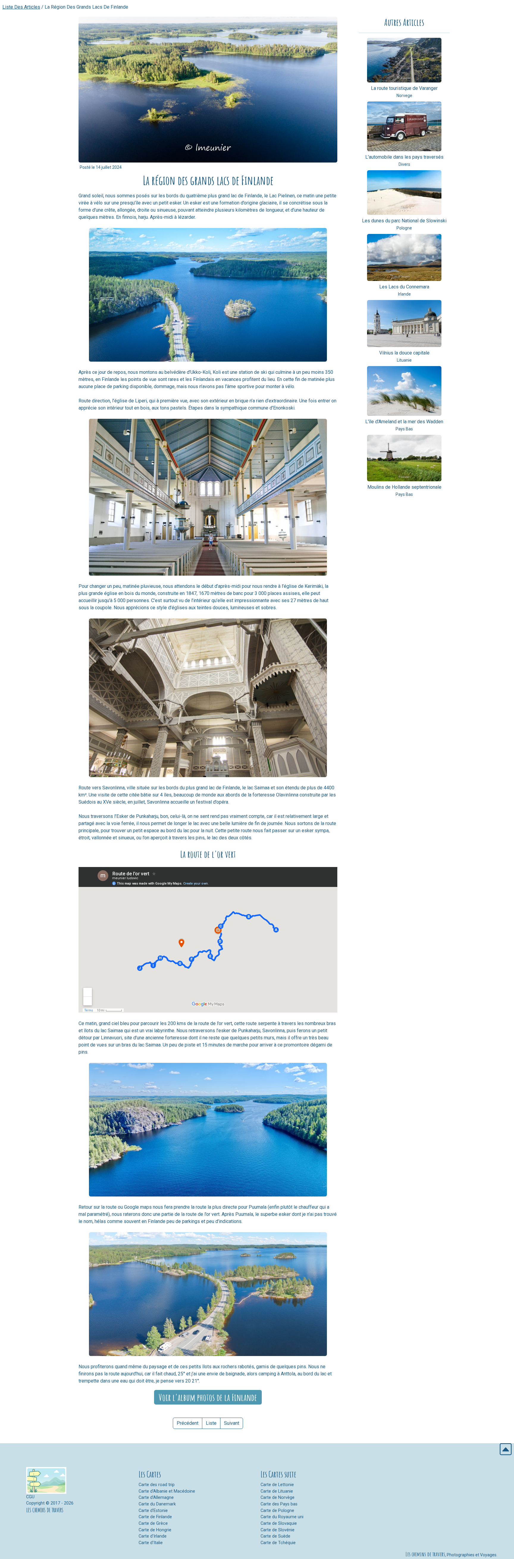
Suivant (231, 1423)
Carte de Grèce (153, 1523)
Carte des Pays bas (279, 1504)
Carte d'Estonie (153, 1510)
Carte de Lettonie (277, 1484)
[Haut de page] (506, 1449)
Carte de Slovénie (277, 1530)
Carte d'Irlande (153, 1536)
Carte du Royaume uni (282, 1516)
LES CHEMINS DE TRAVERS (44, 1510)
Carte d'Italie (151, 1542)
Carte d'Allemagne (156, 1497)
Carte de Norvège (277, 1497)
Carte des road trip (157, 1484)
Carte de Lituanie (277, 1491)
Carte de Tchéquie (278, 1542)
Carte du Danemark (157, 1504)
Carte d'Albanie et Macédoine (167, 1491)
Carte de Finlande (155, 1516)
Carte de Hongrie (155, 1530)
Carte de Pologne (277, 1510)
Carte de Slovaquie (279, 1523)
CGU (30, 1496)
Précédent (187, 1423)
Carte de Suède (275, 1536)
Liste (211, 1423)
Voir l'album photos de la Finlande (208, 1397)
